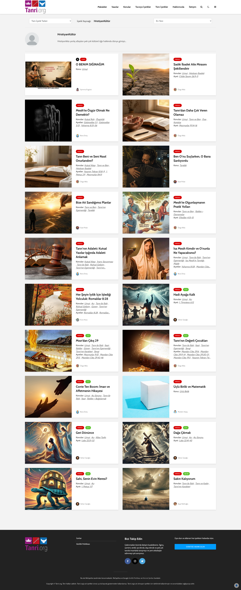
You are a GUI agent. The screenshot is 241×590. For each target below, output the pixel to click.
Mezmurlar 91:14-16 (188, 125)
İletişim (192, 7)
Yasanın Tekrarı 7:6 (200, 357)
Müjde (176, 263)
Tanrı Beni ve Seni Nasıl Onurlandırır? (91, 159)
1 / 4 (88, 474)
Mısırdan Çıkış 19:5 (181, 357)
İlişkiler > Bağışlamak (96, 398)
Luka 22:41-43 (185, 440)
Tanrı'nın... (100, 267)
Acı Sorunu (96, 395)
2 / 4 (186, 428)
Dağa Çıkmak (182, 433)
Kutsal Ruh (89, 119)
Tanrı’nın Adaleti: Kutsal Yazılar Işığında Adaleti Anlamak (91, 253)
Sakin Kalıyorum (184, 479)
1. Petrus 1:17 (86, 486)
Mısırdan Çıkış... (203, 266)
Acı (92, 303)
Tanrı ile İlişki (83, 264)
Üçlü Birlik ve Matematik (189, 387)
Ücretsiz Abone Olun (195, 547)
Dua (204, 119)
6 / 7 (186, 336)
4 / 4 (186, 289)
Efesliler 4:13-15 (186, 217)
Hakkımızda (178, 7)
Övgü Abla (181, 89)
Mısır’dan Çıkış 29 (87, 341)
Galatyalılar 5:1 (90, 122)
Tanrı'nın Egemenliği (85, 267)
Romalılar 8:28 (91, 312)
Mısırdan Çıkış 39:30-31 (198, 354)
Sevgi (96, 351)
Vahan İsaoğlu (182, 320)
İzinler (79, 538)
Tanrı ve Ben (195, 119)
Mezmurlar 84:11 (94, 174)
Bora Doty (84, 135)
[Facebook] (128, 561)
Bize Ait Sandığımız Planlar (93, 202)
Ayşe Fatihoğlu (182, 504)
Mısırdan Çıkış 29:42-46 (92, 357)
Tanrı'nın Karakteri (84, 351)
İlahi (83, 59)
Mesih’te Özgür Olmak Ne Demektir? (92, 112)
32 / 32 (186, 474)
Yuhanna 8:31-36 (89, 125)
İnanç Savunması (105, 261)
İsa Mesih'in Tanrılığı (194, 260)
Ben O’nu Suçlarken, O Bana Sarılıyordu (192, 159)
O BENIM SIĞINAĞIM (90, 64)
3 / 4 (88, 428)
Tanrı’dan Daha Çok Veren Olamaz (190, 112)
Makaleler (102, 7)
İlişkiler (79, 348)
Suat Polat (181, 182)
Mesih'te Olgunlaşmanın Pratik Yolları (189, 205)
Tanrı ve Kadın (202, 483)
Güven (94, 306)
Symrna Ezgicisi (86, 89)
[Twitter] (142, 561)
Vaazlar (115, 7)
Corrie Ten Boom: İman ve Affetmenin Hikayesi (93, 389)
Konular (127, 7)
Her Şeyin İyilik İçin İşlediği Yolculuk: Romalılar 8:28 (93, 297)
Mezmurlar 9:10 (91, 354)
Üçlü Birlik (184, 391)
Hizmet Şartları (148, 578)
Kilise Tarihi (101, 437)
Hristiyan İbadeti (196, 73)
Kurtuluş (177, 122)
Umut (84, 69)
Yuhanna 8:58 (188, 266)
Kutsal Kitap (89, 165)
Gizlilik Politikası (83, 544)
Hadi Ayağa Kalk (184, 294)
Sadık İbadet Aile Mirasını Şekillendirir (190, 66)
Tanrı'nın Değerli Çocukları (190, 341)
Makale (177, 59)
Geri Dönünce (85, 433)
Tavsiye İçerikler (143, 7)
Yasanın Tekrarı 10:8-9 (94, 171)
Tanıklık (183, 165)
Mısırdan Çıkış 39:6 (190, 351)
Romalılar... (104, 312)
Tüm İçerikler (162, 7)
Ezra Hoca (83, 320)
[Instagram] (135, 561)
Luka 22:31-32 (87, 440)
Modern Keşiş (182, 412)
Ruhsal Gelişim (97, 264)
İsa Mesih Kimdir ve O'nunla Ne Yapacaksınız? (191, 251)
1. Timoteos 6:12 (186, 302)
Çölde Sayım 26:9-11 (188, 76)
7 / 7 (88, 336)
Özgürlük (100, 119)
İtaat (107, 345)
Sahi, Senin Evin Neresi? (91, 479)
